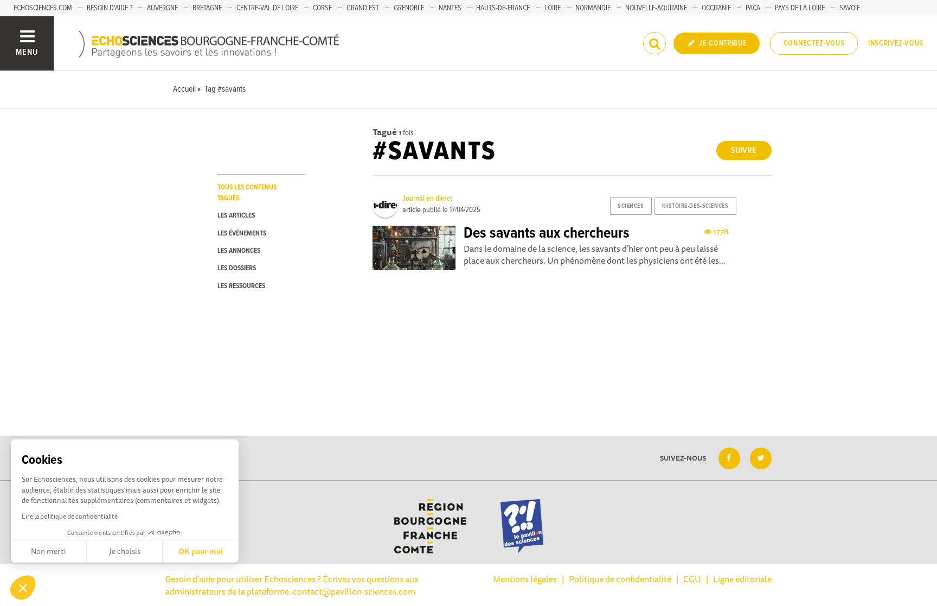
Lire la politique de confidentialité (70, 516)
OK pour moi (200, 551)
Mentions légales (525, 579)
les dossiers (236, 268)
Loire (552, 8)
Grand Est (362, 8)
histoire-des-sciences (695, 206)
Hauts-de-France (503, 8)
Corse (322, 8)
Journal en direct (427, 198)
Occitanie (716, 8)
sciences (631, 206)
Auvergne (162, 8)
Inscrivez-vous (895, 43)
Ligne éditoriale (742, 579)
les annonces (238, 251)
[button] (23, 588)
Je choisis (124, 551)
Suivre (743, 150)
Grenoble (409, 8)
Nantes (450, 8)
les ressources (241, 286)
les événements (241, 233)
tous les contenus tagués (247, 192)
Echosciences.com (43, 8)
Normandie (593, 8)
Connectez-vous (814, 43)
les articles (236, 215)
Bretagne (207, 8)
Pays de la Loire (800, 8)
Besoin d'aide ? (109, 8)
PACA (753, 8)
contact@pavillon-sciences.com (354, 591)
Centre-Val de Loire (267, 8)
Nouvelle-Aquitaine (656, 8)
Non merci (48, 551)
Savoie (849, 8)
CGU (692, 579)
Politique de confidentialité (620, 579)
